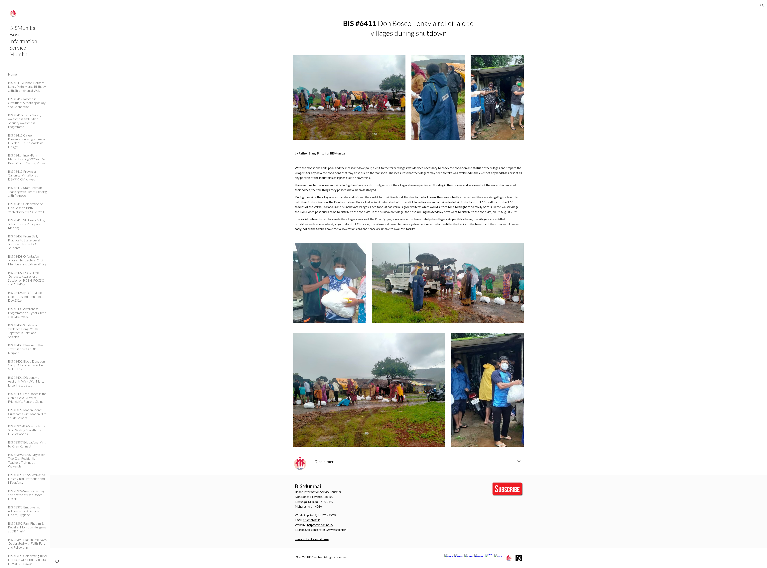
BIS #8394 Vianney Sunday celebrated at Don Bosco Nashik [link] (26, 495)
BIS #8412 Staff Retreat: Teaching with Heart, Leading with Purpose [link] (27, 191)
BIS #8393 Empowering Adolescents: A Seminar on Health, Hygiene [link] (26, 511)
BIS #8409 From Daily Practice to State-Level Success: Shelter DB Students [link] (24, 242)
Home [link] (12, 74)
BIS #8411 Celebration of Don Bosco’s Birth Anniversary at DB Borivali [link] (26, 207)
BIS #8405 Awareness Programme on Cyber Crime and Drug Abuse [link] (27, 312)
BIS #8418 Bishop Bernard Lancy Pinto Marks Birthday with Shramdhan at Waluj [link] (27, 86)
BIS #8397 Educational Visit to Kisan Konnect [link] (27, 444)
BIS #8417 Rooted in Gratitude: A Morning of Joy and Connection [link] (27, 103)
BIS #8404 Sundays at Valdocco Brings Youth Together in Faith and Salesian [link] (23, 331)
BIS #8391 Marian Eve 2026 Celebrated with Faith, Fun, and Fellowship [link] (27, 543)
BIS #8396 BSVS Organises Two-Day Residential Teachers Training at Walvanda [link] (26, 460)
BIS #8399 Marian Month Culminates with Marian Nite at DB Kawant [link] (27, 414)
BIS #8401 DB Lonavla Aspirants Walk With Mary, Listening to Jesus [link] (26, 381)
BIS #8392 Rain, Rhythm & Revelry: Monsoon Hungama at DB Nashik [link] (27, 527)
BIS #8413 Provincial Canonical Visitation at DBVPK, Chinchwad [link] (23, 175)
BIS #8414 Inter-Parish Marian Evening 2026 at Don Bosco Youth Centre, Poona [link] (27, 159)
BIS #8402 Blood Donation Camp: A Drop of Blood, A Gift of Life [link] (26, 365)
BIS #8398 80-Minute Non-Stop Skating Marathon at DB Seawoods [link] (26, 430)
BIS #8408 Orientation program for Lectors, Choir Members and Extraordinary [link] (27, 260)
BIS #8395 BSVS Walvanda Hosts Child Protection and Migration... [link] (26, 478)
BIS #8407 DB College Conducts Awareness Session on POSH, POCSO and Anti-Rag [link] (26, 278)
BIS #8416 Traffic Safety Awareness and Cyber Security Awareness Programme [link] (24, 121)
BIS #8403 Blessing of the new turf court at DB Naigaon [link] (25, 349)
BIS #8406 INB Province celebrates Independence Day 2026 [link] (25, 296)
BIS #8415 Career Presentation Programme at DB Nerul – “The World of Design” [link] (27, 141)
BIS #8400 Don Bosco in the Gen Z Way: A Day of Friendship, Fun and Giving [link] (27, 397)
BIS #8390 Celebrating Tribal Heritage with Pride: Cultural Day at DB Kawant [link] (27, 559)
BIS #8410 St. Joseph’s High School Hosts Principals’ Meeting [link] (27, 224)
